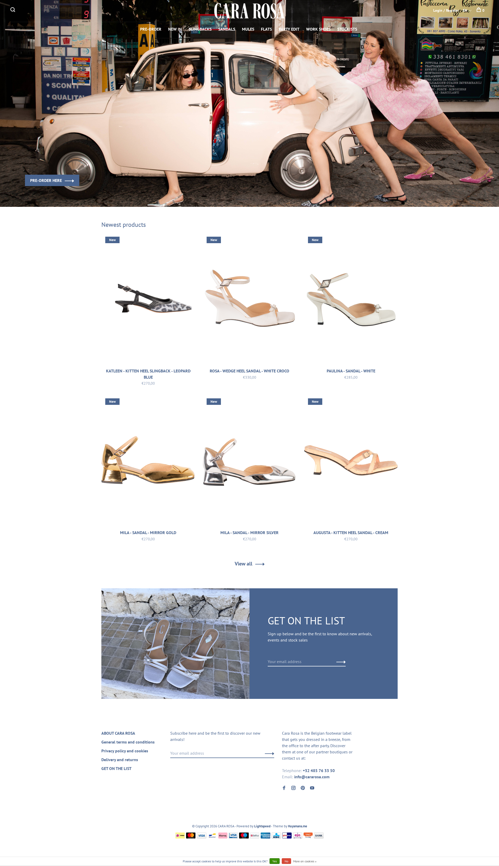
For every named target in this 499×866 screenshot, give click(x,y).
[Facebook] (284, 788)
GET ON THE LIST (116, 768)
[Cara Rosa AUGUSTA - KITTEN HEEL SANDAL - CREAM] (351, 461)
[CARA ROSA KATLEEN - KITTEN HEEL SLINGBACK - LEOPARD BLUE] (148, 299)
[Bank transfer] (319, 837)
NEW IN (175, 29)
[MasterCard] (191, 837)
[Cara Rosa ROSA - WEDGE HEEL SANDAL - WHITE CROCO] (249, 299)
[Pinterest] (303, 788)
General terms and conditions (128, 742)
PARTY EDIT (289, 29)
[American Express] (265, 837)
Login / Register (446, 10)
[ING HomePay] (308, 837)
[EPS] (297, 837)
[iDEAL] (180, 837)
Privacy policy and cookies (124, 750)
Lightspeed (262, 826)
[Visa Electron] (233, 837)
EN (465, 10)
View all (243, 563)
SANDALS (226, 29)
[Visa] (201, 837)
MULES (248, 29)
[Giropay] (287, 837)
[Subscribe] (339, 661)
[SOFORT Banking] (222, 837)
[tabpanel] (249, 103)
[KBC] (276, 837)
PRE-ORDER (150, 29)
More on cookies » (305, 861)
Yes (274, 861)
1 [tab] (246, 194)
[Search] (13, 10)
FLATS (266, 29)
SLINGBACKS (200, 29)
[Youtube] (312, 788)
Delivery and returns (119, 759)
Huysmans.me (297, 826)
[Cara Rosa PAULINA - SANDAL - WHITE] (351, 299)
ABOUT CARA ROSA (118, 733)
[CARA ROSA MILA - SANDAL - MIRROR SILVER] (249, 461)
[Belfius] (254, 837)
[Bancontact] (212, 837)
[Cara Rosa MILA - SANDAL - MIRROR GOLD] (148, 461)
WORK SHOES (318, 29)
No (286, 861)
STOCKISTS (347, 29)
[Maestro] (244, 837)
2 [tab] (261, 194)
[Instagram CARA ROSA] (293, 788)
